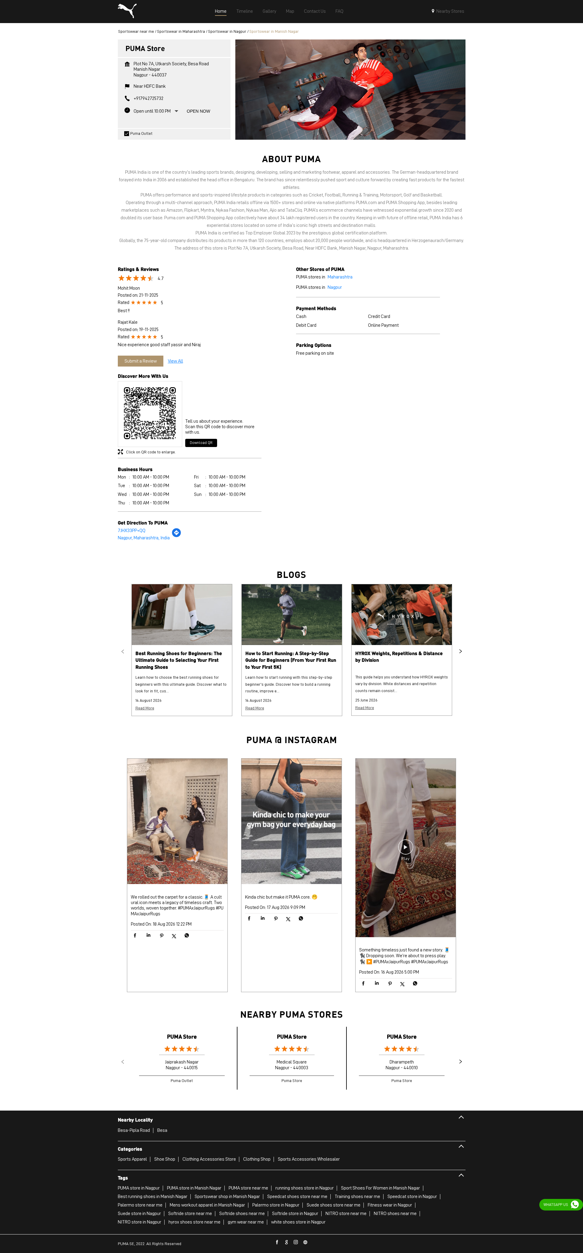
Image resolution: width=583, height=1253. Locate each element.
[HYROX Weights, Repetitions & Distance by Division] (402, 614)
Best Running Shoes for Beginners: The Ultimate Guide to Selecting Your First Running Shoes (178, 660)
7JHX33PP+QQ (131, 530)
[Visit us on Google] (286, 1242)
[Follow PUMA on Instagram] (296, 1242)
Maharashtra (340, 277)
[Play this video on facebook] (405, 850)
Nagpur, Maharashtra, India (144, 537)
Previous (123, 651)
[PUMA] (127, 11)
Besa (162, 1130)
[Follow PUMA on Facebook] (277, 1242)
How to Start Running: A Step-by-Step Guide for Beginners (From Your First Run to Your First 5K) (290, 660)
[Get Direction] (176, 536)
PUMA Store (182, 1036)
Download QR (201, 443)
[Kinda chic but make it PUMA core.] (291, 822)
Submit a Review (140, 361)
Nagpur (335, 287)
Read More (144, 708)
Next (460, 651)
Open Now (198, 111)
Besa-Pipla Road (134, 1130)
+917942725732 (148, 98)
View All (175, 361)
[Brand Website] (305, 1242)
